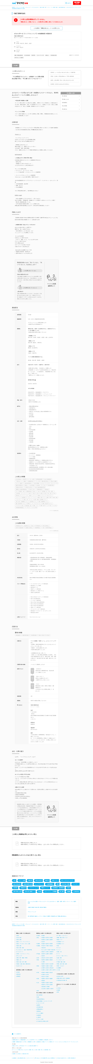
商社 (58, 945)
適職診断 (29, 1041)
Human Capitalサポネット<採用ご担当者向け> (67, 1058)
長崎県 (51, 982)
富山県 (43, 957)
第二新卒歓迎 (31, 916)
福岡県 (43, 982)
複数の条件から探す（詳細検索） (63, 978)
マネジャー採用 (40, 1019)
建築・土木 (19, 959)
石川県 (47, 957)
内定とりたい (55, 880)
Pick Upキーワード (24, 1045)
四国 (38, 978)
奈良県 (47, 967)
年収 (25, 1041)
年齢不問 (30, 880)
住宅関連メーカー (60, 941)
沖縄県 (48, 986)
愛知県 (33, 907)
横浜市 (43, 951)
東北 (38, 937)
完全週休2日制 (40, 1007)
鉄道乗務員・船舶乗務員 (58, 887)
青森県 (43, 937)
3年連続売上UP (54, 916)
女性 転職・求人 (39, 1049)
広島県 (43, 974)
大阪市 (47, 969)
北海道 (38, 935)
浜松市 (47, 963)
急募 (38, 997)
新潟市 (43, 955)
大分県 (47, 984)
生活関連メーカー (60, 943)
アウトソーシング (32, 911)
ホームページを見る (35, 706)
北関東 (38, 943)
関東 (58, 884)
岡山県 (51, 972)
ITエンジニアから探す (21, 7)
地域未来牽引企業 (28, 884)
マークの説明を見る (54, 510)
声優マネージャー (45, 887)
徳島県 (43, 978)
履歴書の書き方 (16, 1039)
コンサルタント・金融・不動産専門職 (24, 949)
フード (58, 953)
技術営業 (15, 887)
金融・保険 (59, 957)
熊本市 (52, 988)
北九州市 (44, 988)
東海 (38, 959)
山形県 (47, 939)
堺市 (51, 969)
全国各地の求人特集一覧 (62, 980)
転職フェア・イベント (54, 1041)
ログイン (69, 3)
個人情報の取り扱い (22, 1058)
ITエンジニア (28, 7)
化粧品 (68, 887)
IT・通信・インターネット (62, 935)
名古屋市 (51, 963)
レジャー (59, 949)
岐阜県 (43, 959)
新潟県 (43, 953)
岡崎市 (44, 907)
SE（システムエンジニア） (67, 880)
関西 (38, 965)
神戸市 (54, 969)
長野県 (51, 953)
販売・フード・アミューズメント (23, 941)
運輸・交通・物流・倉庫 (62, 963)
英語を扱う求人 (26, 1053)
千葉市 (49, 949)
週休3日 (47, 880)
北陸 (38, 957)
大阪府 (29, 907)
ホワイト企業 (22, 880)
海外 (38, 990)
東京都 (41, 907)
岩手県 (47, 937)
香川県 (47, 978)
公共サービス (19, 965)
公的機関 (59, 967)
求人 (17, 1045)
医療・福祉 (19, 945)
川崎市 (47, 951)
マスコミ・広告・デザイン (62, 955)
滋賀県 (43, 965)
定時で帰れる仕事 (17, 891)
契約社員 (18, 974)
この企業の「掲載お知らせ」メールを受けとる (47, 28)
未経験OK (39, 1015)
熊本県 (43, 984)
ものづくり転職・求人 (29, 1049)
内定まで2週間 (46, 916)
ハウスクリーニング (33, 887)
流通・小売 (59, 951)
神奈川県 (37, 907)
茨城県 (43, 943)
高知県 (43, 980)
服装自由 (39, 1011)
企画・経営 (19, 937)
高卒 (58, 992)
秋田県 (43, 939)
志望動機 (41, 1039)
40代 (14, 880)
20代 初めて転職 (66, 884)
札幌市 (43, 935)
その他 (58, 969)
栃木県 (47, 943)
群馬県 (51, 943)
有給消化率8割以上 (41, 999)
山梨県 (47, 953)
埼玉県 (43, 945)
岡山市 (43, 976)
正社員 (39, 891)
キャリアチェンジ (39, 884)
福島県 (51, 939)
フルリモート (76, 884)
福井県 (51, 957)
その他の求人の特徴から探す (42, 1021)
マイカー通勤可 (40, 1013)
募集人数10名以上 (62, 916)
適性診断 (46, 1039)
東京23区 (53, 949)
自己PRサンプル (34, 1039)
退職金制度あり (40, 1009)
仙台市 (43, 941)
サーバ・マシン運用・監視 (52, 7)
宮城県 (51, 937)
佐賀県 (47, 982)
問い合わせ (37, 1058)
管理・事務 (19, 939)
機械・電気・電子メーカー (62, 937)
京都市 (43, 969)
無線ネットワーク (39, 916)
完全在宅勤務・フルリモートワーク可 (44, 1001)
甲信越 (38, 953)
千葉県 (47, 945)
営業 (18, 935)
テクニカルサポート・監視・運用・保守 (39, 7)
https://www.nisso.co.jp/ (35, 617)
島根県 (47, 972)
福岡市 (48, 988)
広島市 (47, 976)
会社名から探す (60, 976)
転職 (13, 1045)
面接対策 (39, 1041)
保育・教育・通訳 (20, 947)
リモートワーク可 (40, 1003)
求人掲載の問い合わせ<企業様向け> (48, 1058)
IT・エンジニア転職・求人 (18, 1049)
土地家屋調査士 (50, 884)
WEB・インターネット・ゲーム (23, 953)
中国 (38, 972)
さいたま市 (44, 949)
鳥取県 (43, 972)
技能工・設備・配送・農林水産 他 (23, 963)
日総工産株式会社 (62, 7)
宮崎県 (51, 984)
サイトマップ (30, 1058)
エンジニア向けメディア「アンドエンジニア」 (69, 1041)
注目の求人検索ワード (30, 891)
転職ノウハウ (45, 1041)
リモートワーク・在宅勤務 (50, 891)
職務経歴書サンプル (25, 1039)
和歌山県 (51, 967)
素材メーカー (59, 939)
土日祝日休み (76, 891)
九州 (38, 982)
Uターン (51, 1039)
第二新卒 (62, 891)
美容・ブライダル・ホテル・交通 (23, 943)
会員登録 (77, 3)
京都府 (47, 965)
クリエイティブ (20, 951)
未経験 (68, 891)
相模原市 (51, 951)
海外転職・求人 (48, 1049)
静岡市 (43, 963)
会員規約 (14, 1058)
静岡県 (47, 959)
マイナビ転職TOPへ (17, 1033)
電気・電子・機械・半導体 (22, 957)
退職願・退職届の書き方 (17, 1041)
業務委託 (18, 976)
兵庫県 (43, 967)
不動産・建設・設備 (61, 961)
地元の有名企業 (17, 884)
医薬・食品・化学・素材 (22, 961)
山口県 (47, 974)
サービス (59, 947)
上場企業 (39, 1017)
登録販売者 (23, 887)
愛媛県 (51, 978)
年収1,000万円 (38, 880)
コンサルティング (60, 959)
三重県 (43, 961)
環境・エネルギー (60, 965)
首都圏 (38, 945)
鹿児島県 (44, 986)
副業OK (38, 1005)
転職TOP (13, 7)
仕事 (34, 1041)
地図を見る (33, 719)
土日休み (59, 988)
